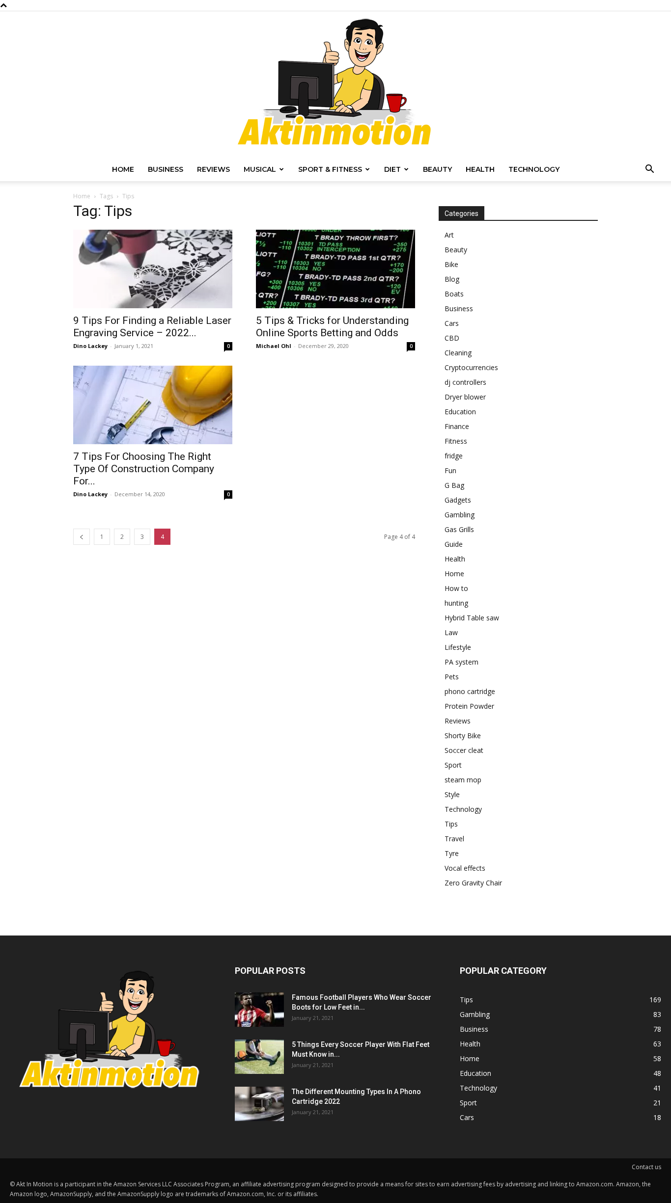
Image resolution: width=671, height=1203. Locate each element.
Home (123, 169)
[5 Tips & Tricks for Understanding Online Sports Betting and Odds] (335, 269)
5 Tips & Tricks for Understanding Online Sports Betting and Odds (332, 327)
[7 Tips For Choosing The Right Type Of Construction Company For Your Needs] (152, 405)
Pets (452, 676)
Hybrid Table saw (472, 617)
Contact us (646, 1167)
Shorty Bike (463, 735)
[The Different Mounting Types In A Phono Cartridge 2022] (259, 1104)
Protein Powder (469, 706)
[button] (649, 170)
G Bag (454, 485)
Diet (392, 169)
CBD (452, 338)
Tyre (452, 853)
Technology (533, 169)
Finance (457, 426)
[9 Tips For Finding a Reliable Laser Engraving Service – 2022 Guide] (152, 269)
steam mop (463, 779)
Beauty (437, 169)
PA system (461, 662)
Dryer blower (465, 396)
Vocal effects (465, 868)
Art (449, 235)
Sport (453, 765)
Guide (454, 544)
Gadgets (458, 500)
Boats (454, 293)
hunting (456, 603)
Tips (451, 824)
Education (460, 411)
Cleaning (458, 352)
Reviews (213, 169)
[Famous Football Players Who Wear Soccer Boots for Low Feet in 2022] (259, 1009)
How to (456, 588)
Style (452, 794)
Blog (452, 279)
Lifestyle (458, 647)
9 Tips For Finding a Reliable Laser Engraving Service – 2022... (152, 327)
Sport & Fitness (330, 169)
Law (451, 632)
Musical (260, 169)
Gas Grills (459, 529)
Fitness (456, 441)
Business (165, 169)
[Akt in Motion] (335, 84)
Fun (450, 470)
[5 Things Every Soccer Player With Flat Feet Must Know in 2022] (259, 1057)
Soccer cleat (464, 750)
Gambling (460, 514)
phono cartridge (470, 691)
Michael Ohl (273, 345)
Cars (452, 323)
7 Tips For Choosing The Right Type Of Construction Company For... (143, 469)
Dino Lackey (90, 345)
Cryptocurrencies (471, 367)
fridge (454, 455)
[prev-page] (81, 537)
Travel (454, 838)
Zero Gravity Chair (473, 882)
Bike (451, 264)
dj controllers (465, 382)
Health (480, 169)
